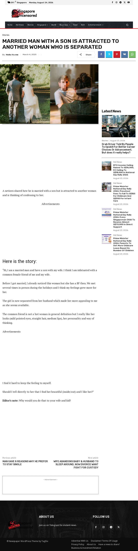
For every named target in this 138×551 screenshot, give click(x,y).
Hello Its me (12, 55)
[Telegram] (120, 3)
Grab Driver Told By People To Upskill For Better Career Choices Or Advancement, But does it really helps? (118, 148)
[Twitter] (125, 3)
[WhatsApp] (132, 54)
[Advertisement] (84, 13)
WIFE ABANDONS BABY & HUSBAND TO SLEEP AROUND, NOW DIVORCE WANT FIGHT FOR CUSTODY (76, 464)
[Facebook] (112, 3)
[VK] (124, 54)
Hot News (117, 162)
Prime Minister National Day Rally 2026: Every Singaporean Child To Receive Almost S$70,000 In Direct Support (124, 219)
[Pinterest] (116, 54)
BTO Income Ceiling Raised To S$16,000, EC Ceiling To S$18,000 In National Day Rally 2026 (123, 170)
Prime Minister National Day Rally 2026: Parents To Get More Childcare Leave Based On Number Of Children (123, 244)
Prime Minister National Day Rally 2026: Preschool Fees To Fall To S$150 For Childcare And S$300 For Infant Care (124, 193)
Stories (5, 35)
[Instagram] (116, 3)
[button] (127, 25)
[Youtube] (129, 3)
